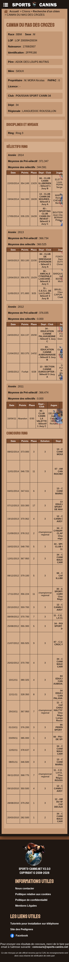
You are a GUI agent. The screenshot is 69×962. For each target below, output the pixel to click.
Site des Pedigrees (21, 929)
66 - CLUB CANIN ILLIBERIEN (62, 575)
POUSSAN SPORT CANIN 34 (33, 95)
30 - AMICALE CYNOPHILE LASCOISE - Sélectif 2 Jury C (45, 277)
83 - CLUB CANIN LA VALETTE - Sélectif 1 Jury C (42, 418)
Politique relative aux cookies (33, 894)
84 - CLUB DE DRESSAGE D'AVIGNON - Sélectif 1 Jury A (45, 260)
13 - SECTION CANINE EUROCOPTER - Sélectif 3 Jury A (47, 371)
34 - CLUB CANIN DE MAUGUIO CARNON (62, 558)
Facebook (22, 935)
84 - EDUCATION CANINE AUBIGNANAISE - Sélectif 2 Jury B (47, 353)
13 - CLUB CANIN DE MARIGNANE (62, 491)
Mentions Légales (26, 905)
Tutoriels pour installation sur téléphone (34, 923)
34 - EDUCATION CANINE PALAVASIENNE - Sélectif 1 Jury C (47, 335)
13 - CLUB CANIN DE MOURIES (62, 452)
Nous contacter (24, 888)
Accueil (14, 11)
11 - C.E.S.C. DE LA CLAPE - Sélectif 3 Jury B (45, 293)
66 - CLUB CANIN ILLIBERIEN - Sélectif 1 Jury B (45, 183)
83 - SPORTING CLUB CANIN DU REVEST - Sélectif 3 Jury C (45, 216)
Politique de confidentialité (31, 900)
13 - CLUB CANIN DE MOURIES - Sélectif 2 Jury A (45, 199)
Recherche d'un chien (46, 11)
